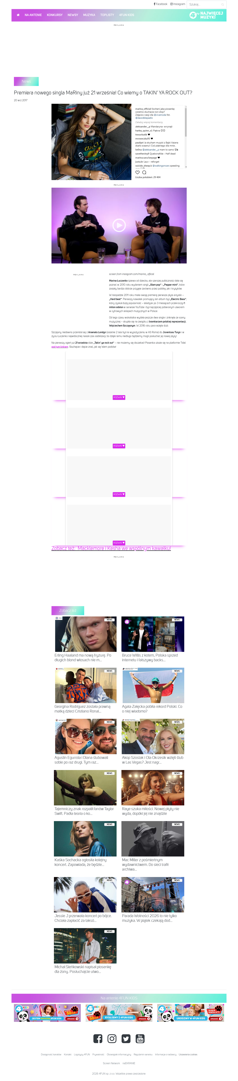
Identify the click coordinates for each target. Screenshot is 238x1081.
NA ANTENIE (33, 15)
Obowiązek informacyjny (119, 1054)
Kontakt (67, 1054)
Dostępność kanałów (51, 1054)
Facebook (161, 4)
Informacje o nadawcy (165, 1054)
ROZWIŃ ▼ (119, 397)
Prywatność (98, 1054)
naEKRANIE (129, 1063)
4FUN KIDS (126, 15)
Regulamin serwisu (143, 1054)
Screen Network (111, 1063)
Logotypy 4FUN (82, 1054)
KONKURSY (54, 15)
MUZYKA (89, 15)
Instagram (179, 4)
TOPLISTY (107, 15)
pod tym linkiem (59, 347)
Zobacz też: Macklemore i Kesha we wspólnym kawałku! (111, 548)
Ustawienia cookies (188, 1054)
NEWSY (73, 15)
